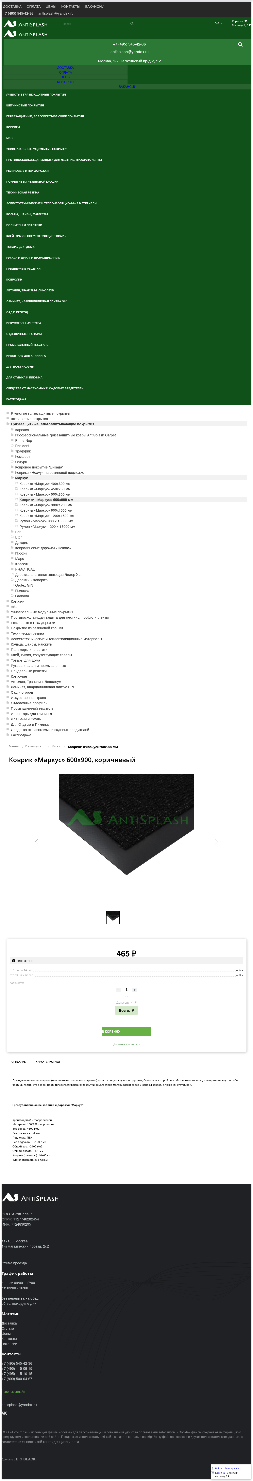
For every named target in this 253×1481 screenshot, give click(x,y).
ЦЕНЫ (51, 6)
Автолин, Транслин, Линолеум (36, 681)
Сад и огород (22, 692)
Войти (218, 23)
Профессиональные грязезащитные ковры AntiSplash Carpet (65, 434)
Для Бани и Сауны (26, 718)
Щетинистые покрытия (29, 418)
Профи (21, 553)
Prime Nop (23, 440)
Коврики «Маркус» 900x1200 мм (46, 504)
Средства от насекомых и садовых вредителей (50, 729)
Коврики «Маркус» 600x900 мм (46, 499)
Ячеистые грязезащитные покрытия (40, 413)
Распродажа (21, 734)
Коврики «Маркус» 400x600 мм (45, 483)
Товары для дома (25, 660)
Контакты (9, 1338)
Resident (22, 445)
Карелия (22, 429)
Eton (19, 537)
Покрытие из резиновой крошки (37, 627)
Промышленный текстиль (32, 708)
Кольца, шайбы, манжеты (32, 644)
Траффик (23, 450)
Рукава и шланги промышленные (38, 665)
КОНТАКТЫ (70, 6)
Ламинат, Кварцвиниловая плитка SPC (43, 686)
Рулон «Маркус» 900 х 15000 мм (46, 520)
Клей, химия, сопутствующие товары (41, 654)
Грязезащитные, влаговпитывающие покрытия (52, 423)
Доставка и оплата (125, 1044)
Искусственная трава (28, 697)
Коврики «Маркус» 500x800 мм (45, 494)
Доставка (9, 1323)
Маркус (21, 477)
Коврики (17, 601)
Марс (19, 558)
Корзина (220, 1472)
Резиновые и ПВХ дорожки (33, 622)
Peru (19, 531)
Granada (22, 595)
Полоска (22, 590)
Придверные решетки (29, 670)
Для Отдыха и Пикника (30, 724)
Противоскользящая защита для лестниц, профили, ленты (60, 617)
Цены (6, 1333)
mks (14, 606)
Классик (21, 563)
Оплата (8, 1328)
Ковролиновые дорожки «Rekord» (43, 547)
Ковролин (19, 676)
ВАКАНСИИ (94, 6)
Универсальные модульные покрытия (42, 611)
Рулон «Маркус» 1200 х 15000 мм (47, 526)
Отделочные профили (29, 702)
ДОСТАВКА (12, 6)
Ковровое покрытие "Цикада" (39, 467)
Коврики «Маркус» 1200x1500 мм (47, 515)
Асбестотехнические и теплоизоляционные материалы (56, 638)
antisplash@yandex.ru (56, 13)
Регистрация (232, 1468)
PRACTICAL (25, 569)
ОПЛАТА (33, 6)
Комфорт (22, 456)
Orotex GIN (24, 585)
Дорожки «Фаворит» (32, 579)
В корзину (111, 1031)
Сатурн (21, 461)
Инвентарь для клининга (31, 713)
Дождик (21, 542)
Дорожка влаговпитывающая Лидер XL (47, 574)
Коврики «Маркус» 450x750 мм (45, 488)
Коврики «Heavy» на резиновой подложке (49, 472)
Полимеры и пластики (29, 649)
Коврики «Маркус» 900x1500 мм (46, 510)
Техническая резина (27, 633)
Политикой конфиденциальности (51, 1441)
